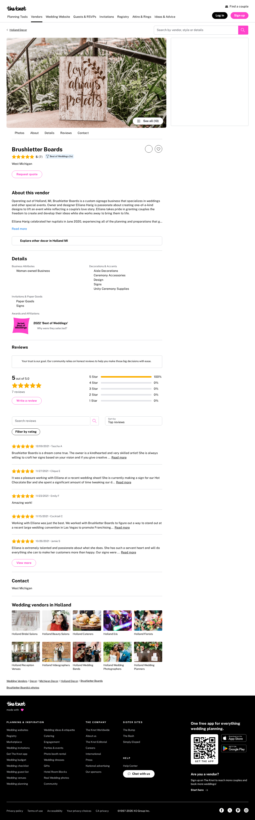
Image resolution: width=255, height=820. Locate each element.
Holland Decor (18, 29)
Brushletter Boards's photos (23, 687)
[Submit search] (243, 30)
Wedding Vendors (17, 681)
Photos (19, 133)
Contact (83, 133)
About (34, 133)
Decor (33, 681)
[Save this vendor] (158, 149)
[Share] (149, 148)
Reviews (66, 133)
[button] (50, 328)
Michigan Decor (48, 681)
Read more (19, 229)
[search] (94, 420)
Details (49, 133)
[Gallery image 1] (86, 83)
